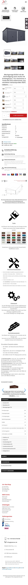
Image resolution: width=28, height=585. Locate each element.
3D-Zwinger (5, 491)
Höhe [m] (4, 129)
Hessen (21, 567)
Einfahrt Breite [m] (6, 131)
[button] (3, 390)
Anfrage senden (7, 142)
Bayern (7, 567)
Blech (3, 135)
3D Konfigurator (5, 489)
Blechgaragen (5, 488)
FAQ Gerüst (4, 512)
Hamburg (17, 567)
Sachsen (4, 569)
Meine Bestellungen (6, 499)
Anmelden (4, 498)
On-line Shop (5, 486)
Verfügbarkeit (5, 137)
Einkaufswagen (5, 501)
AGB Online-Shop (6, 508)
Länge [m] (4, 127)
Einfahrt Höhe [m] (6, 133)
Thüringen (9, 569)
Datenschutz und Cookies (8, 507)
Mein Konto (4, 496)
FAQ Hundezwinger (6, 509)
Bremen (12, 567)
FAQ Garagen (5, 511)
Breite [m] (4, 126)
